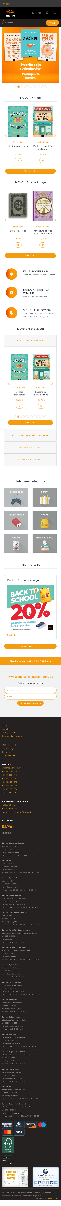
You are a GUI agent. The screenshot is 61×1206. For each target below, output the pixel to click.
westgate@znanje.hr (13, 1009)
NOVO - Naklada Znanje (30, 340)
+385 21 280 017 (10, 1075)
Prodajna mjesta (9, 732)
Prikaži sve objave (30, 646)
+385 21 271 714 (10, 919)
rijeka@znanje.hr (11, 887)
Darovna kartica (9, 755)
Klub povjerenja (9, 745)
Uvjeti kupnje (8, 748)
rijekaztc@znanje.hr (12, 974)
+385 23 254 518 (9, 782)
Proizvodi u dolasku (30, 447)
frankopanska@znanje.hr (14, 991)
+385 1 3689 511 (9, 808)
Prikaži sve (30, 171)
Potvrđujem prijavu (30, 703)
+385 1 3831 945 (10, 1092)
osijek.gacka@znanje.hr (14, 1026)
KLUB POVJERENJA (36, 271)
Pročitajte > (12, 635)
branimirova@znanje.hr (14, 1113)
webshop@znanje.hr (11, 768)
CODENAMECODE (51, 1198)
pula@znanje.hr (11, 869)
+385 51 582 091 (9, 778)
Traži (52, 23)
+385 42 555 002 (10, 936)
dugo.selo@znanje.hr (13, 1061)
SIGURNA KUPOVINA (37, 310)
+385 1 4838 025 (10, 1058)
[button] (5, 135)
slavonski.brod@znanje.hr (15, 904)
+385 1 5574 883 (10, 988)
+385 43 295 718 (9, 771)
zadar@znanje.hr (11, 956)
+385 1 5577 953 (9, 792)
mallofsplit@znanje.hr (13, 1078)
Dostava (6, 752)
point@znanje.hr (11, 1096)
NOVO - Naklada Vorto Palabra (30, 435)
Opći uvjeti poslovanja (12, 736)
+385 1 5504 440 (10, 775)
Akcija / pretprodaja (30, 459)
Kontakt (5, 729)
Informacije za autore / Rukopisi (16, 812)
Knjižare (6, 4)
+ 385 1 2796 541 (11, 1110)
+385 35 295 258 (9, 785)
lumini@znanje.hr (12, 939)
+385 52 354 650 (10, 789)
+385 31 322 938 (10, 1023)
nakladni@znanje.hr (11, 805)
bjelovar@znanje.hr (12, 1043)
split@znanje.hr (11, 922)
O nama (5, 725)
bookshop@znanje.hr (13, 852)
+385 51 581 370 (10, 971)
